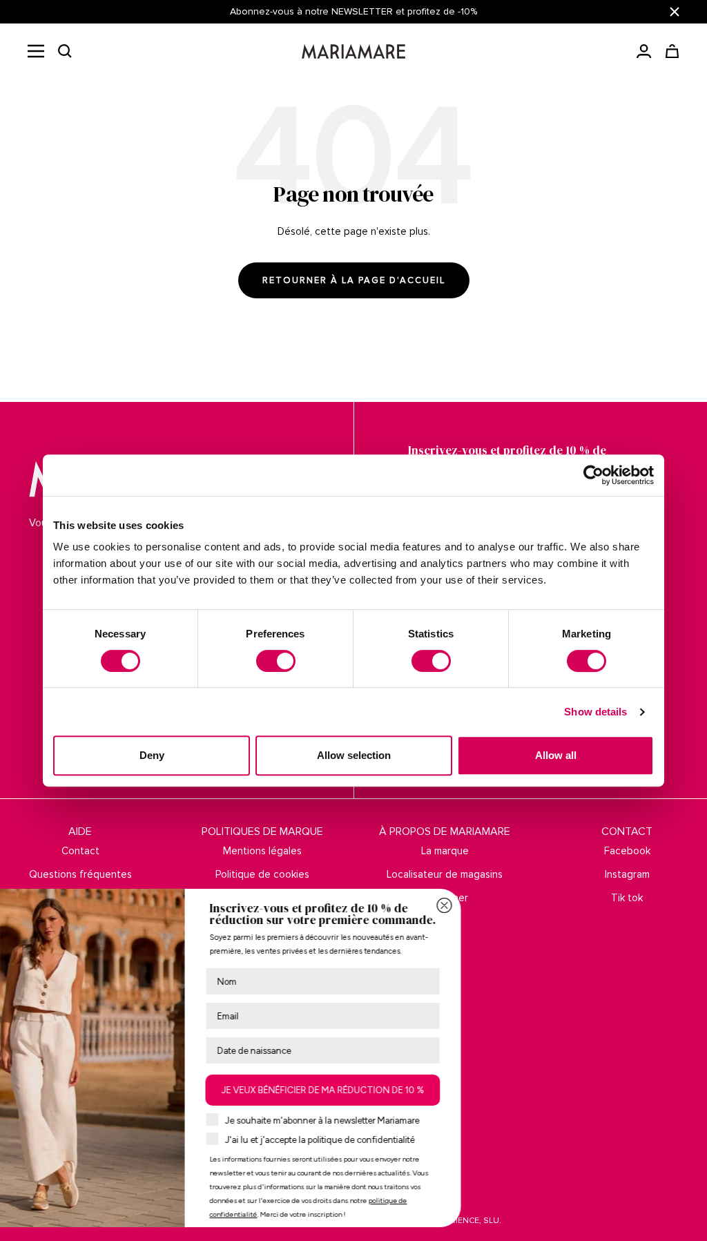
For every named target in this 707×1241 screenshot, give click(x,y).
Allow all (556, 755)
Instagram (627, 874)
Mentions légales (262, 851)
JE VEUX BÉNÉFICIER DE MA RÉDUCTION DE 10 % (428, 1090)
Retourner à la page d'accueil (353, 280)
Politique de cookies (262, 874)
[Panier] (672, 51)
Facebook (627, 851)
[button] (65, 51)
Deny (151, 755)
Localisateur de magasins (445, 874)
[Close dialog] (549, 905)
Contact (80, 851)
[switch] (276, 661)
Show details (595, 712)
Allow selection (354, 755)
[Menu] (36, 51)
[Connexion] (644, 51)
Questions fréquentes (80, 874)
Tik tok (627, 898)
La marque (445, 851)
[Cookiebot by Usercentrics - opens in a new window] (593, 475)
